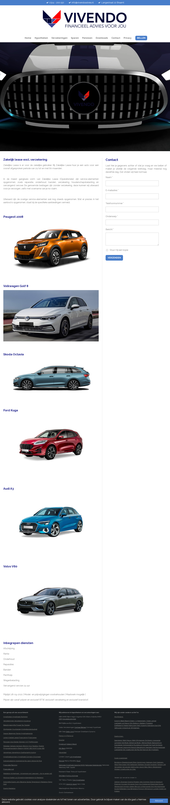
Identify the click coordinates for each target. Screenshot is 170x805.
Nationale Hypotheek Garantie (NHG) (72, 765)
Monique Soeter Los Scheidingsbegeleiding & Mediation (23, 778)
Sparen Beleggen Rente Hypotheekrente (18, 733)
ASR (60, 719)
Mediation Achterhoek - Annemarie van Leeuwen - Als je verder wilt (27, 773)
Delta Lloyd (70, 732)
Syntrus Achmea (72, 776)
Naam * (109, 177)
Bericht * (110, 229)
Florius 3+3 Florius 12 (66, 736)
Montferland (118, 717)
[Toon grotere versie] (51, 247)
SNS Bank (62, 776)
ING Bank (62, 748)
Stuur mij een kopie (119, 250)
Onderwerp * (112, 216)
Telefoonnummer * (115, 203)
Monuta (61, 761)
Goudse (61, 740)
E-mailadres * (112, 190)
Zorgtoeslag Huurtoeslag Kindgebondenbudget (20, 729)
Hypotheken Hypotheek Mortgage (15, 717)
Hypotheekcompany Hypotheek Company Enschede (22, 757)
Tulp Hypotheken (79, 780)
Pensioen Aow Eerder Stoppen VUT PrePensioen (20, 742)
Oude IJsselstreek (120, 758)
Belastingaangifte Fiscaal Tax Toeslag (16, 725)
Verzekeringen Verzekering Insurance (17, 721)
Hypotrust (62, 744)
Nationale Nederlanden (93, 765)
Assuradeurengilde (69, 719)
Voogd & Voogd (71, 784)
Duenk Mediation (9, 788)
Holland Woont (71, 744)
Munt (78, 761)
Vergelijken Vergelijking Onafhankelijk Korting (19, 752)
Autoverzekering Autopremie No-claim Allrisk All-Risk (22, 761)
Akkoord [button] (159, 801)
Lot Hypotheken (75, 757)
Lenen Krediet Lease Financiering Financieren (20, 738)
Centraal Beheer (80, 727)
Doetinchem (119, 736)
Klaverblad (62, 752)
